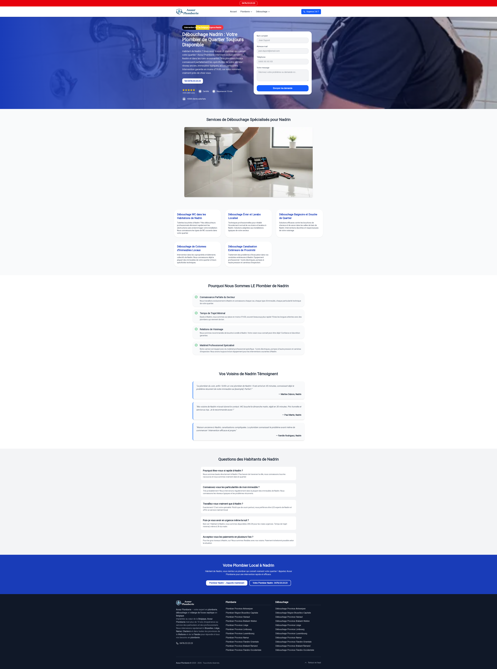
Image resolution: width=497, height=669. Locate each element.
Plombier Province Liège (237, 625)
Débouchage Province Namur (288, 637)
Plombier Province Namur (237, 637)
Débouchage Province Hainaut (289, 617)
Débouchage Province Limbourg (289, 629)
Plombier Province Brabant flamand (242, 646)
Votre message (263, 68)
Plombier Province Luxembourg (240, 633)
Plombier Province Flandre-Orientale (242, 642)
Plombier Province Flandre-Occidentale (243, 650)
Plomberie (245, 11)
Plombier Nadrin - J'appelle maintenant (226, 583)
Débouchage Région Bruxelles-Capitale (293, 613)
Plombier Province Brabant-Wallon (241, 621)
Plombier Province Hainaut (238, 617)
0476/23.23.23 (248, 3)
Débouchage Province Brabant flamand (292, 646)
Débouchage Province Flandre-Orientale (293, 642)
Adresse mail (262, 46)
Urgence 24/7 (312, 11)
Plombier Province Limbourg (239, 629)
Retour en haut (314, 662)
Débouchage (261, 11)
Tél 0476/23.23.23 (192, 81)
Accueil (233, 11)
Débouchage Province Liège (288, 625)
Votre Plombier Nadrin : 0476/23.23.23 (270, 583)
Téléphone (261, 57)
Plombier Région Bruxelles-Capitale (242, 613)
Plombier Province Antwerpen (239, 608)
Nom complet (262, 36)
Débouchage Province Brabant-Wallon (292, 621)
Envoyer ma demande (282, 88)
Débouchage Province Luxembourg (291, 633)
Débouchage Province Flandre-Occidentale (294, 650)
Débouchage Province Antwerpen (290, 608)
